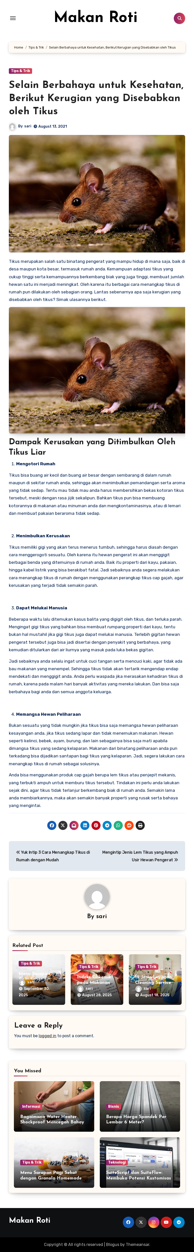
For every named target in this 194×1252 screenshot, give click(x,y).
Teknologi (117, 1162)
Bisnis (113, 1106)
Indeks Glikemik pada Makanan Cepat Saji (94, 982)
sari (27, 126)
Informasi (31, 1106)
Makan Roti (95, 18)
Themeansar (137, 1244)
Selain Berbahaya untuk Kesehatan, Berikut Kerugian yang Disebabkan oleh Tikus (96, 98)
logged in (47, 1035)
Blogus (112, 1244)
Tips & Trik (20, 71)
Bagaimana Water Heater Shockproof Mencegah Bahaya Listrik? (53, 1122)
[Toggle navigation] (13, 18)
